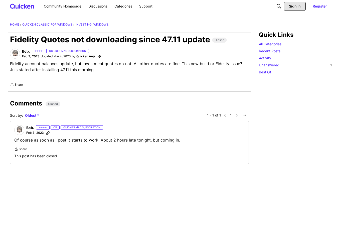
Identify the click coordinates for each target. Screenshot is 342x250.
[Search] (278, 6)
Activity (265, 58)
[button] (15, 54)
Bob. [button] (26, 51)
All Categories (270, 44)
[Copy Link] (99, 56)
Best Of (265, 72)
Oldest (31, 115)
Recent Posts (269, 51)
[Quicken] (22, 6)
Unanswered (295, 65)
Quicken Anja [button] (85, 56)
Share (16, 85)
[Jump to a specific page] (245, 115)
